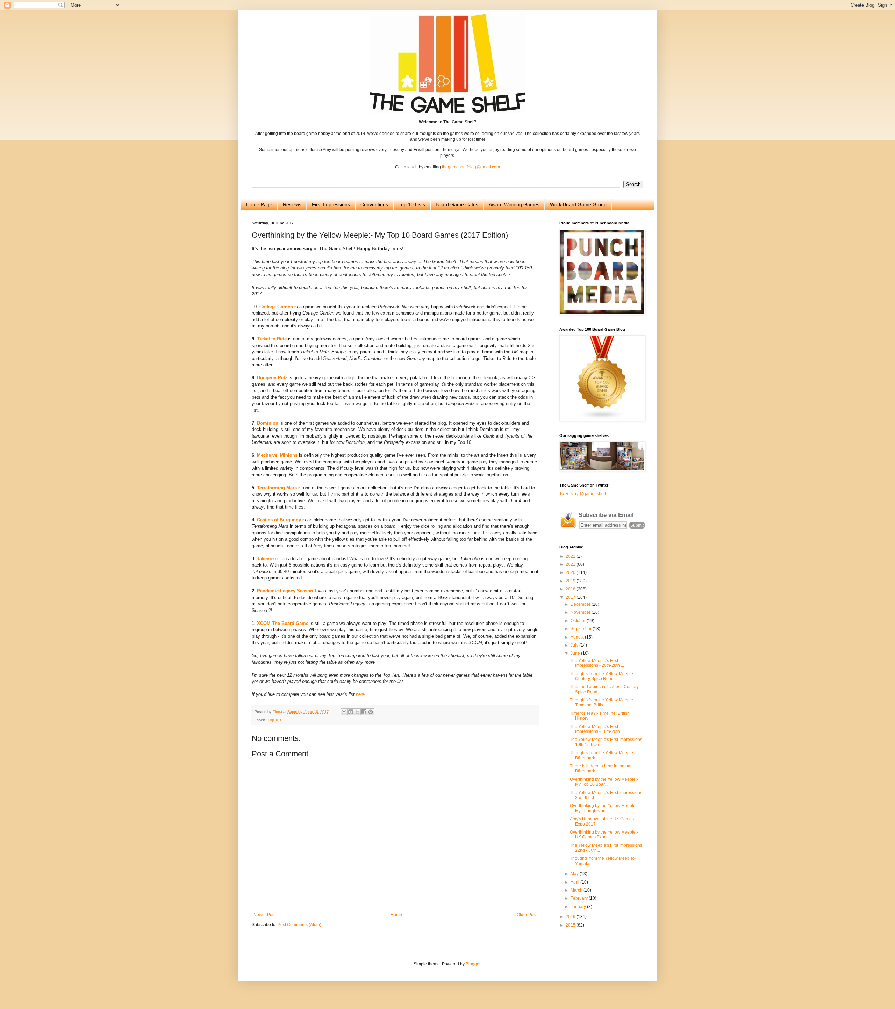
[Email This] (344, 711)
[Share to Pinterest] (370, 711)
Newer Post (264, 914)
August (578, 637)
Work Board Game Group (578, 204)
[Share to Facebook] (363, 711)
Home (396, 914)
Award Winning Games (514, 204)
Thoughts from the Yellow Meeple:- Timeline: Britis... (603, 702)
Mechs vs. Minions (277, 455)
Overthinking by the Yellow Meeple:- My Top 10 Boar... (604, 782)
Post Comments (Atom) (299, 924)
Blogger (473, 963)
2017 (571, 597)
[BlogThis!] (350, 711)
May (575, 873)
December (581, 604)
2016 (571, 916)
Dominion (267, 423)
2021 (571, 564)
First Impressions (331, 204)
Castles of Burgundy (279, 519)
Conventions (374, 204)
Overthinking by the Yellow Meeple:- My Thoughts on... (604, 808)
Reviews (292, 204)
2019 (571, 580)
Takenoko (267, 558)
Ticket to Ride (272, 338)
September (582, 628)
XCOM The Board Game (282, 623)
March (577, 890)
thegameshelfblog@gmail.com (471, 167)
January (579, 906)
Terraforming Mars (277, 487)
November (581, 612)
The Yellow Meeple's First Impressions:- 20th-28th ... (597, 663)
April (575, 882)
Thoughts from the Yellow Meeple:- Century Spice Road (603, 676)
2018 (571, 588)
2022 (571, 556)
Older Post (527, 914)
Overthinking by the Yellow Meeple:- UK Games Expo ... (604, 834)
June (576, 653)
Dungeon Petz (272, 377)
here (360, 694)
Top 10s (274, 720)
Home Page (259, 204)
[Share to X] (357, 711)
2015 (571, 925)
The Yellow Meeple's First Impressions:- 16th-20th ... (597, 729)
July (575, 645)
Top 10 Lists (412, 204)
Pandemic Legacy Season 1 (287, 590)
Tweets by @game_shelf (582, 493)
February (580, 898)
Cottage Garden (276, 306)
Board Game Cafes (457, 204)
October (579, 620)
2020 (571, 572)
